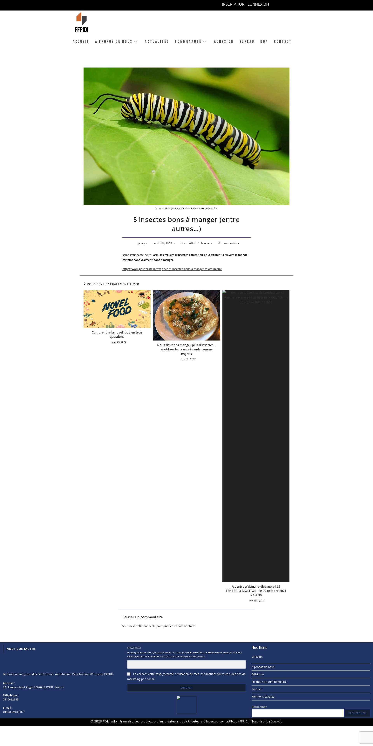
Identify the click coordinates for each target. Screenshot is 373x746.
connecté (150, 626)
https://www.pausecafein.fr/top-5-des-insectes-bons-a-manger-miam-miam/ (172, 269)
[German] (292, 4)
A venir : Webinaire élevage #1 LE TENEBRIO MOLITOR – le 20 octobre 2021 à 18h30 (256, 590)
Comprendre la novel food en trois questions (117, 334)
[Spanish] (300, 4)
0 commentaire (229, 243)
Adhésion (258, 674)
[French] (274, 4)
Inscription (233, 4)
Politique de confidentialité (269, 682)
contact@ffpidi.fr (14, 712)
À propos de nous (263, 667)
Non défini (188, 243)
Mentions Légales (263, 696)
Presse (205, 243)
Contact (256, 689)
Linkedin (257, 656)
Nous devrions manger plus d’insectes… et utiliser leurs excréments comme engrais (186, 349)
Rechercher (259, 707)
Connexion (258, 4)
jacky (141, 243)
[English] (283, 4)
